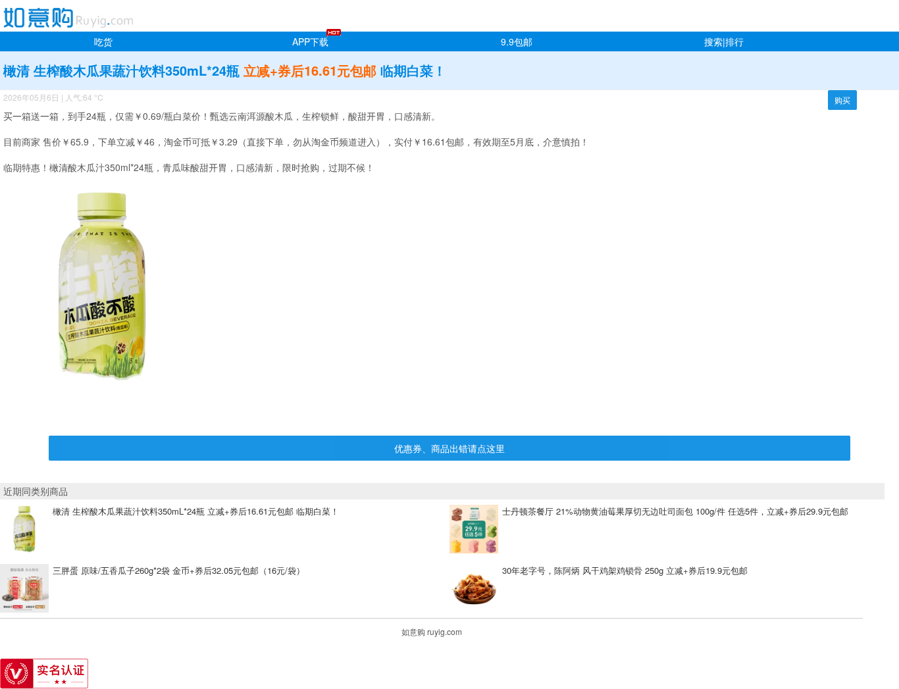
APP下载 (310, 41)
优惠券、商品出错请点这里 (449, 448)
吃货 (103, 41)
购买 (842, 99)
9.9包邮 (516, 41)
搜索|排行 (724, 41)
